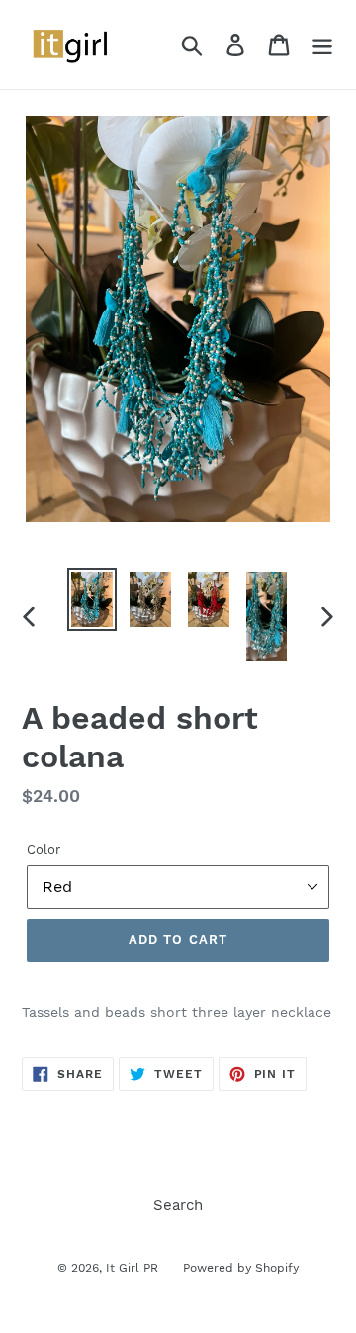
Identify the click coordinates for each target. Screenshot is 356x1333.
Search (178, 1205)
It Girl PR (132, 1268)
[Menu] (322, 44)
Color (43, 850)
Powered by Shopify (241, 1268)
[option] (91, 599)
